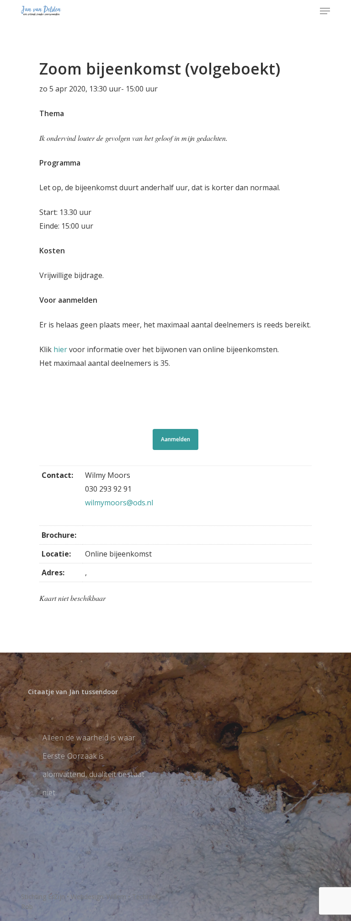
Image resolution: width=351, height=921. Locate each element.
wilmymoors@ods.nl (119, 503)
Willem (116, 896)
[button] (325, 11)
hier (60, 349)
